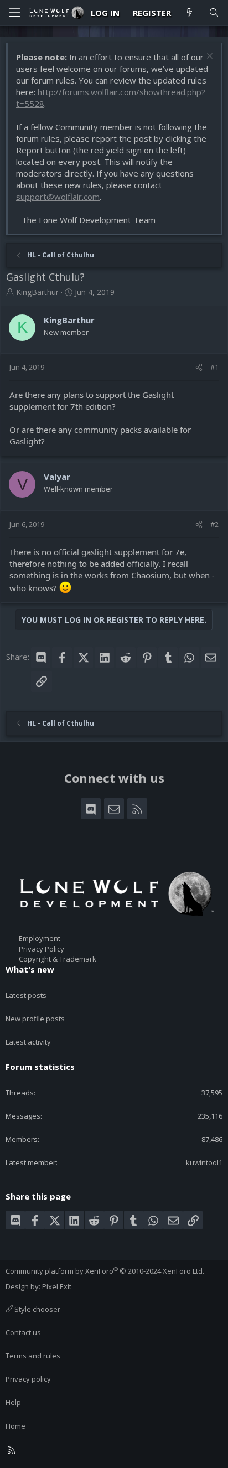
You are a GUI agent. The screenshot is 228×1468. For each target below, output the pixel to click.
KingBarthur (37, 292)
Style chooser (36, 1309)
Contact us (23, 1332)
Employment (39, 938)
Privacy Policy (41, 949)
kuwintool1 (204, 1162)
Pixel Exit (56, 1286)
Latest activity (28, 1042)
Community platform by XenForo (105, 1271)
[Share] (198, 367)
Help (13, 1402)
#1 (214, 367)
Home (15, 1426)
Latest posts (26, 995)
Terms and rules (33, 1356)
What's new (30, 969)
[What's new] (189, 13)
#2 (214, 524)
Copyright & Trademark (57, 959)
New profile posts (35, 1019)
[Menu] (14, 12)
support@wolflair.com (58, 196)
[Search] (214, 13)
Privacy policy (28, 1379)
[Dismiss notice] (208, 57)
